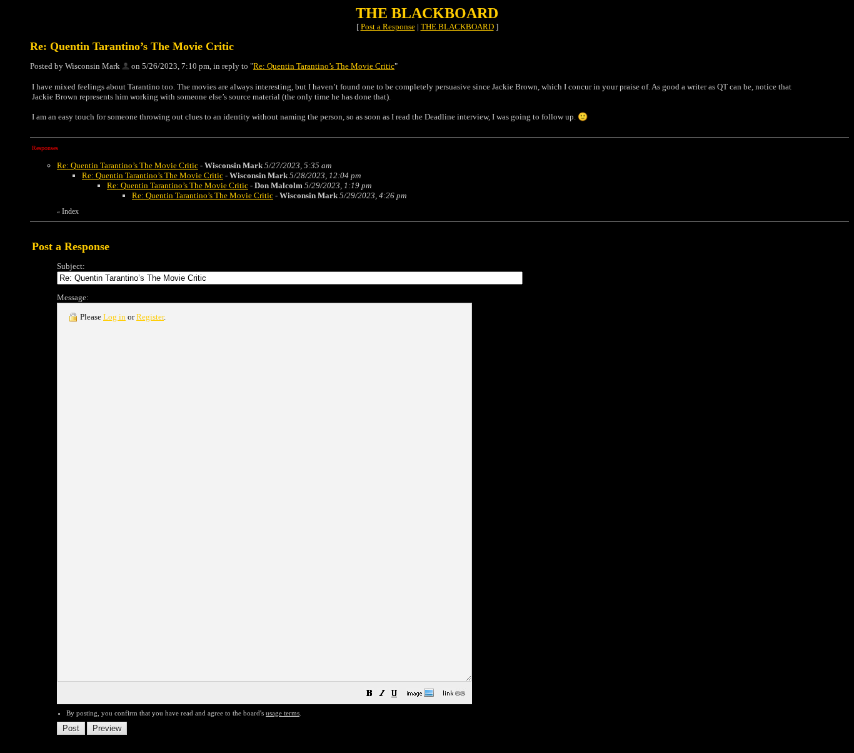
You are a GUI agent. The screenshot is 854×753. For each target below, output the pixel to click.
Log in (114, 316)
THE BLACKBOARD (457, 26)
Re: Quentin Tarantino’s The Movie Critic (323, 66)
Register (150, 316)
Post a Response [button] (388, 26)
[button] (369, 695)
